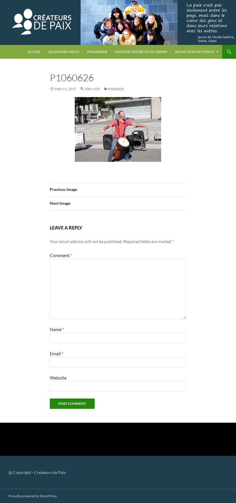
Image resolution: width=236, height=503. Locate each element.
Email (56, 353)
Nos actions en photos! (194, 52)
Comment (61, 255)
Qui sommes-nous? (63, 52)
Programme (97, 52)
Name (57, 329)
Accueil (34, 52)
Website (58, 377)
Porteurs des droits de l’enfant (141, 52)
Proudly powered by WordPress (33, 496)
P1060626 (116, 89)
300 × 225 (92, 89)
